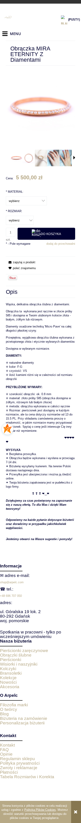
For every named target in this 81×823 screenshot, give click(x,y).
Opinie (6, 754)
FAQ (4, 749)
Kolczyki (8, 668)
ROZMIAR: (14, 211)
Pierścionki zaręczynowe (24, 650)
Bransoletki (11, 673)
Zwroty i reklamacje (18, 767)
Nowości (8, 682)
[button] (74, 157)
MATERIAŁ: (14, 191)
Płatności (9, 772)
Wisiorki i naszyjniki (18, 664)
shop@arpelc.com (12, 582)
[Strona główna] (25, 17)
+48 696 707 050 (11, 596)
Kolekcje (8, 677)
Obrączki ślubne (16, 655)
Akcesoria (9, 686)
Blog (4, 714)
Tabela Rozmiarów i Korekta (27, 776)
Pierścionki (10, 659)
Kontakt (7, 745)
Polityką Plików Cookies (40, 809)
